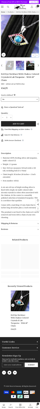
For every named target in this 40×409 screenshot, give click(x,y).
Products (11, 12)
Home (3, 12)
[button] (33, 55)
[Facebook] (4, 373)
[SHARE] (37, 124)
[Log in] (32, 7)
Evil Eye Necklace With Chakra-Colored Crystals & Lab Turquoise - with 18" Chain (20, 320)
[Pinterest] (15, 373)
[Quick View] (12, 305)
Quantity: (4, 113)
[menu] (2, 7)
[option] (20, 36)
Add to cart (18, 124)
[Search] (8, 7)
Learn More (33, 2)
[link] (10, 272)
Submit (31, 365)
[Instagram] (9, 373)
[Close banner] (38, 2)
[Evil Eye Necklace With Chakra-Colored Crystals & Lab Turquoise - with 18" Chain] (20, 301)
